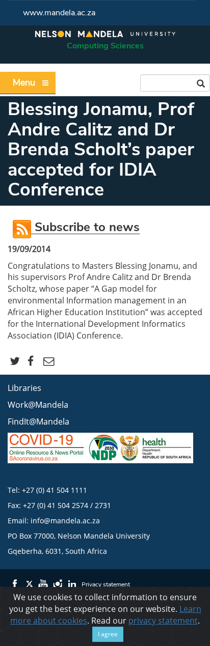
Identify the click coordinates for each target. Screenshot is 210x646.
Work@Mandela (38, 404)
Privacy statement (106, 584)
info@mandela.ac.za (65, 520)
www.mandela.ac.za (59, 12)
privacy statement (163, 620)
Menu (24, 82)
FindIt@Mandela (38, 421)
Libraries (24, 388)
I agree (108, 634)
